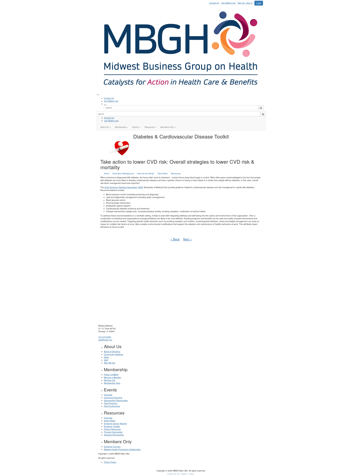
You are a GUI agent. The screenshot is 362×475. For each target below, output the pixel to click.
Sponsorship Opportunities (116, 400)
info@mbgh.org (105, 339)
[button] (105, 127)
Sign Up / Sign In (245, 3)
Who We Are (109, 362)
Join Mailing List (228, 3)
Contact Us (214, 3)
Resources (176, 173)
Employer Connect (112, 446)
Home (106, 173)
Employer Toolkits (112, 426)
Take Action (162, 173)
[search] (261, 107)
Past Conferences (112, 406)
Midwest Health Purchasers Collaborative (122, 449)
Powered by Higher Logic (181, 474)
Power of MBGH (111, 374)
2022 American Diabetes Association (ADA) (123, 187)
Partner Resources (112, 429)
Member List (109, 380)
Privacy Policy (110, 462)
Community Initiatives (113, 354)
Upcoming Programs (113, 397)
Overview (108, 394)
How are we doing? (145, 173)
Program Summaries (113, 432)
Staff (106, 360)
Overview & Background (123, 173)
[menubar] (231, 2)
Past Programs (110, 403)
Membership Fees (112, 383)
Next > (187, 239)
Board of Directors (112, 351)
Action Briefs (109, 420)
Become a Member (112, 377)
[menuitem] (215, 2)
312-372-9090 (104, 337)
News (106, 357)
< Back (175, 239)
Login (258, 3)
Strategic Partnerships (114, 434)
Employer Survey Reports (115, 423)
